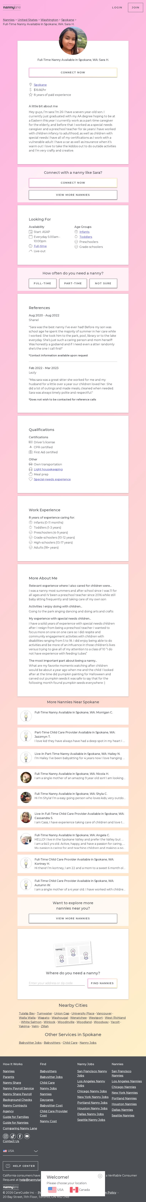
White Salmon (31, 1022)
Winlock (49, 1022)
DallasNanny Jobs (90, 1114)
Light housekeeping (48, 469)
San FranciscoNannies (121, 1073)
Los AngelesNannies (127, 1081)
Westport (96, 1017)
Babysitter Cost (51, 1105)
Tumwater (44, 1013)
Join (135, 7)
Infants (84, 232)
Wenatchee (78, 1017)
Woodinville (66, 1022)
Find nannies (102, 983)
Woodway (101, 1022)
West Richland (115, 1017)
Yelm (35, 1026)
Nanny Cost (48, 1121)
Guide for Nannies (15, 1122)
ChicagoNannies (124, 1087)
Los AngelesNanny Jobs (91, 1083)
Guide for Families (16, 1117)
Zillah (45, 1026)
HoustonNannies (124, 1104)
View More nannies (73, 194)
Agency (8, 1111)
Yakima (24, 1026)
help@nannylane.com (35, 1179)
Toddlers (85, 237)
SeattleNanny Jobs (91, 1120)
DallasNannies (122, 1110)
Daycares (46, 1100)
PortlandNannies (124, 1098)
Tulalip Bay (27, 1013)
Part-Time (73, 283)
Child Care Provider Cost (54, 1113)
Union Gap (61, 1013)
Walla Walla (27, 1017)
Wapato (43, 1017)
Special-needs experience (52, 479)
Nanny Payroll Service (18, 1088)
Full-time (40, 246)
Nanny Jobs (88, 1042)
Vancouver (104, 1013)
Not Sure (103, 283)
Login (117, 7)
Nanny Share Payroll (17, 1094)
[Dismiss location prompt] (100, 1176)
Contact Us (11, 1141)
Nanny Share (12, 1082)
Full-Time (42, 283)
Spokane (67, 20)
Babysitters (52, 1042)
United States (28, 20)
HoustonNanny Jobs (92, 1108)
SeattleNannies (123, 1115)
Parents (8, 1077)
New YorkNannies (125, 1092)
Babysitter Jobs (30, 1042)
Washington (49, 20)
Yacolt (115, 1022)
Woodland (84, 1022)
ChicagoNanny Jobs (92, 1091)
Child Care (70, 1042)
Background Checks (17, 1100)
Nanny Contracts (15, 1105)
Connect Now (73, 72)
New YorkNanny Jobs (93, 1097)
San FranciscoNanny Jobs (92, 1073)
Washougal (60, 1017)
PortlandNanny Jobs (92, 1102)
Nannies (9, 20)
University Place (82, 1013)
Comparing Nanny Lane (20, 1128)
